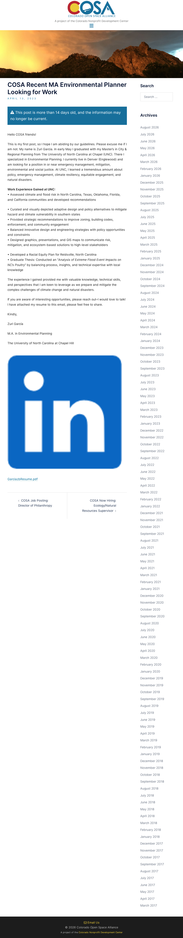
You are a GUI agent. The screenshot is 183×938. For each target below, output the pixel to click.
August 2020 (149, 623)
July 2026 (147, 134)
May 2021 (147, 561)
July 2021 (147, 547)
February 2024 (150, 334)
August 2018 (149, 788)
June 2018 (147, 802)
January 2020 (150, 671)
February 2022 (150, 499)
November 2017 (151, 850)
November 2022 (152, 437)
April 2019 (147, 733)
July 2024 (147, 299)
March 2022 (148, 492)
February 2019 (150, 747)
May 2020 (147, 644)
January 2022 (150, 506)
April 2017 (147, 898)
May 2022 (147, 478)
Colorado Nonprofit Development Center (101, 932)
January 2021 (150, 589)
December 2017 (151, 843)
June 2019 (147, 719)
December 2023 (152, 348)
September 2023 (152, 368)
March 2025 (148, 244)
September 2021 (152, 534)
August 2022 (149, 458)
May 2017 (147, 892)
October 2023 (150, 361)
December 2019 (151, 678)
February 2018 (150, 830)
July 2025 (147, 217)
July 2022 (147, 465)
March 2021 (148, 575)
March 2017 (148, 905)
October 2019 (150, 692)
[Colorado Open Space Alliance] (91, 10)
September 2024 (152, 286)
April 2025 (147, 237)
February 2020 (150, 664)
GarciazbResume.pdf (23, 479)
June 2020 (148, 637)
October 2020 (150, 609)
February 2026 (150, 169)
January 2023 (150, 423)
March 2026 (149, 162)
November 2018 (151, 768)
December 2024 (152, 265)
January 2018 (150, 837)
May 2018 (147, 809)
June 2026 (148, 141)
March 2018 (148, 823)
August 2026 (149, 127)
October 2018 (150, 775)
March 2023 (149, 410)
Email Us (93, 922)
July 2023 (147, 382)
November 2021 (151, 520)
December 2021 (151, 513)
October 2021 (150, 527)
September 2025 (152, 203)
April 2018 (147, 816)
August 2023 (149, 375)
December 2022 (151, 430)
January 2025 (150, 258)
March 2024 (149, 327)
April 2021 (147, 568)
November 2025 (152, 189)
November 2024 (152, 272)
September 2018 (152, 781)
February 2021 (150, 582)
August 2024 (149, 293)
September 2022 (152, 451)
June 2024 (148, 306)
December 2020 (152, 596)
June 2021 (147, 554)
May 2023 (147, 396)
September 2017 (152, 864)
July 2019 (147, 713)
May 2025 (147, 231)
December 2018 (151, 761)
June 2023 (148, 389)
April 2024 (147, 320)
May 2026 (147, 148)
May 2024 (147, 313)
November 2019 (151, 685)
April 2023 (147, 403)
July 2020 (147, 630)
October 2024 (150, 279)
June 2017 (147, 885)
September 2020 (152, 616)
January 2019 (150, 754)
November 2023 (152, 355)
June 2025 (147, 224)
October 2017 (150, 857)
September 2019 (152, 699)
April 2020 (147, 651)
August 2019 (149, 706)
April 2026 (147, 155)
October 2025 (150, 196)
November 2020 (152, 602)
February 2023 (150, 416)
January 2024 (150, 341)
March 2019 (148, 740)
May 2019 (147, 726)
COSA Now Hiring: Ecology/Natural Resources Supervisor (99, 505)
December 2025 (151, 182)
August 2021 (149, 540)
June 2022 (147, 472)
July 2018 (147, 795)
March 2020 (149, 658)
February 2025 (150, 251)
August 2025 (149, 210)
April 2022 (147, 485)
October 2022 (150, 444)
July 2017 (147, 878)
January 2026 (150, 175)
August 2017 (149, 871)
